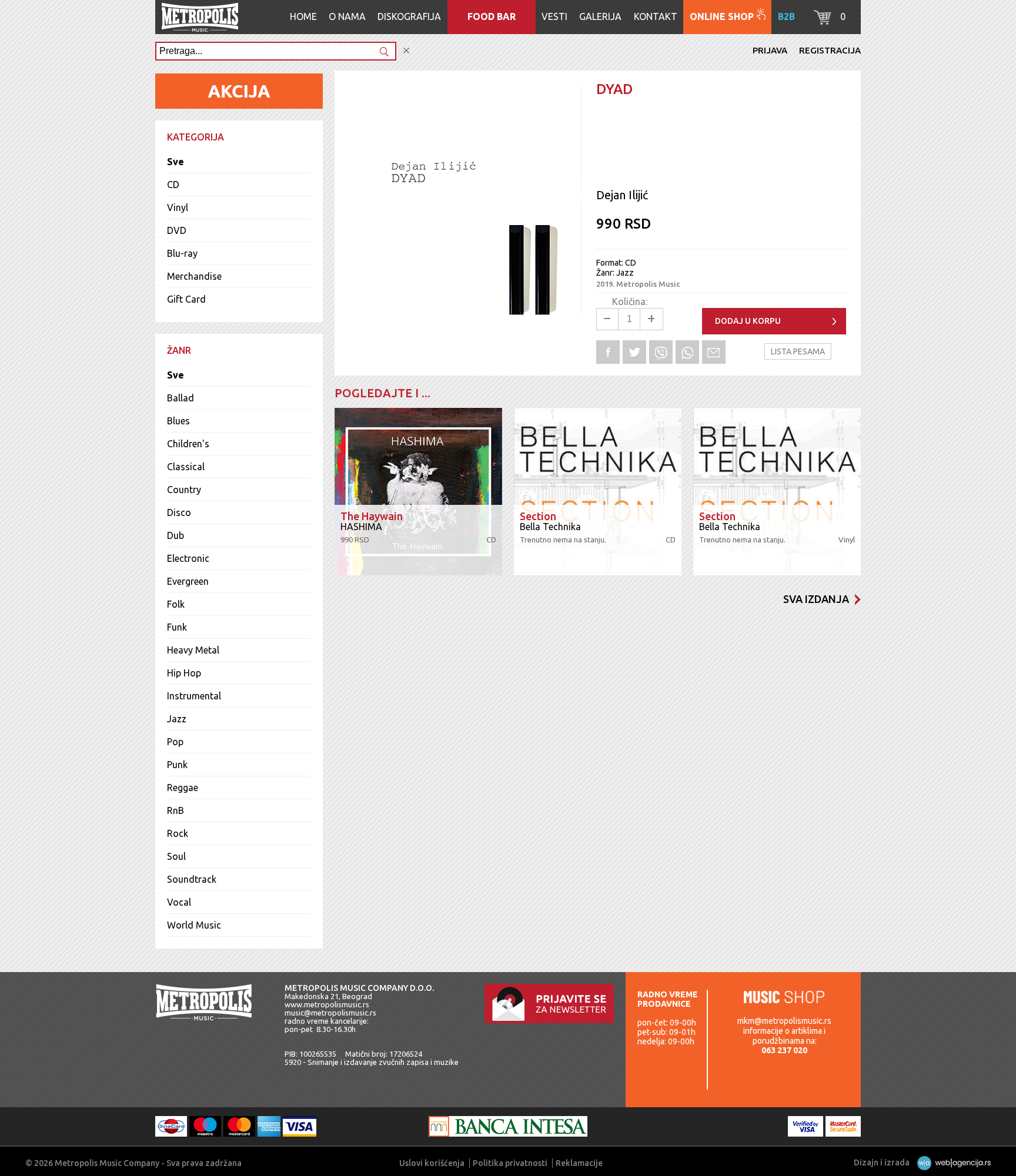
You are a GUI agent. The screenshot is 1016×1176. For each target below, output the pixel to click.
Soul (176, 856)
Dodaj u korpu (748, 321)
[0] (822, 21)
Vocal (179, 902)
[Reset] (406, 50)
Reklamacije (579, 1163)
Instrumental (194, 696)
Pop (175, 741)
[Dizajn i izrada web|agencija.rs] (951, 1162)
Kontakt (655, 16)
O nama (347, 16)
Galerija (600, 16)
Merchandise (194, 276)
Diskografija (409, 16)
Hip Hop (184, 673)
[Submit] (384, 52)
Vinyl (177, 207)
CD (173, 184)
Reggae (182, 787)
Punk (177, 764)
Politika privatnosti (510, 1163)
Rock (177, 833)
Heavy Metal (193, 650)
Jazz (176, 718)
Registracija (830, 50)
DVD (176, 230)
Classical (186, 466)
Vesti (554, 16)
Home (303, 16)
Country (184, 489)
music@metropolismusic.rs (330, 1013)
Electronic (188, 558)
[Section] (597, 491)
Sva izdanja (816, 599)
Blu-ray (182, 253)
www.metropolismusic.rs (327, 1004)
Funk (177, 627)
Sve (175, 161)
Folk (176, 604)
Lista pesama (798, 351)
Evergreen (188, 581)
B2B (786, 16)
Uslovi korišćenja (431, 1163)
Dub (175, 535)
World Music (194, 925)
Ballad (180, 398)
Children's (188, 443)
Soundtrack (191, 879)
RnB (175, 810)
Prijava (770, 50)
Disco (179, 512)
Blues (178, 421)
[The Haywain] (418, 491)
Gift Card (186, 299)
